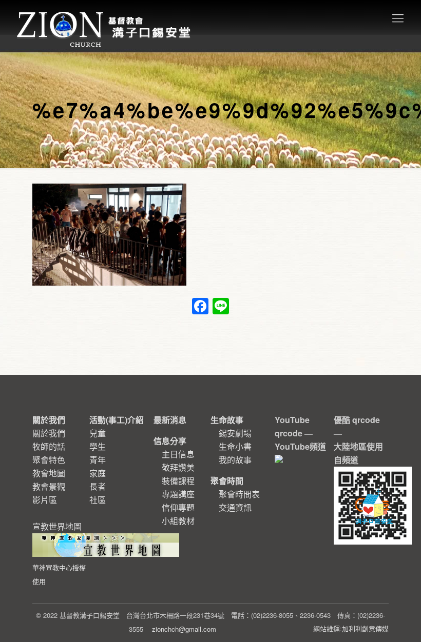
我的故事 (235, 460)
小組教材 (178, 521)
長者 (97, 486)
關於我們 (48, 433)
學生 (97, 446)
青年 (97, 460)
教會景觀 (48, 486)
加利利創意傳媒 (365, 628)
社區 (97, 500)
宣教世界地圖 (59, 553)
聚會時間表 (239, 494)
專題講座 (178, 494)
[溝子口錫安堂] (105, 17)
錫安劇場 (235, 433)
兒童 (97, 433)
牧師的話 (48, 446)
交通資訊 (235, 507)
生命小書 (235, 446)
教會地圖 (48, 473)
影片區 (44, 500)
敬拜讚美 (178, 467)
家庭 (97, 473)
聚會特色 (48, 460)
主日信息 (178, 454)
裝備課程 (178, 481)
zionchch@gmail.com (184, 629)
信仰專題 (178, 507)
